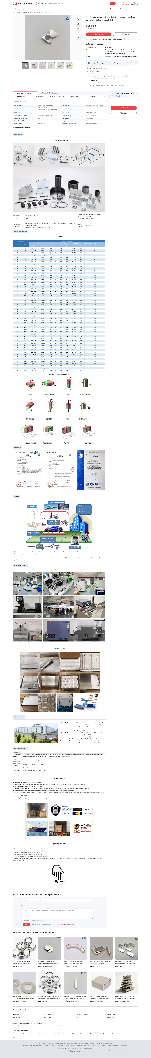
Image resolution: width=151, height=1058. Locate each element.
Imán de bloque (80, 1017)
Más (14, 1037)
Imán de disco (16, 1017)
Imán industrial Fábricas (70, 1034)
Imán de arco (47, 1017)
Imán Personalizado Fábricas (39, 1034)
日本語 (94, 1045)
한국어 (89, 1045)
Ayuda (119, 9)
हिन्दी (99, 1045)
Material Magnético (37, 12)
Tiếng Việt (115, 1045)
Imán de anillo (110, 1017)
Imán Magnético (55, 1034)
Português (46, 1045)
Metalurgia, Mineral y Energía (24, 12)
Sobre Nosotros (42, 1043)
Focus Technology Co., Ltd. (72, 1048)
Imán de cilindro (111, 1014)
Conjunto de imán (49, 1014)
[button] (101, 96)
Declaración (50, 1043)
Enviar (26, 924)
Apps (127, 9)
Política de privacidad (72, 1043)
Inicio (14, 12)
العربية (85, 1045)
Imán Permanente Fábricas (87, 1034)
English (35, 1045)
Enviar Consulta (99, 34)
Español (40, 1045)
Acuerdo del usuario (60, 1043)
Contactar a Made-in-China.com (86, 1043)
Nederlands (79, 1045)
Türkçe (109, 1045)
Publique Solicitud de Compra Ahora (63, 924)
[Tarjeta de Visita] (136, 100)
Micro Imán (16, 1014)
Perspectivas (109, 1043)
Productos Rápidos (100, 1043)
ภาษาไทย (104, 1045)
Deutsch (72, 1045)
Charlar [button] (127, 34)
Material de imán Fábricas (21, 1034)
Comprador (109, 9)
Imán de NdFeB (47, 12)
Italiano (67, 1045)
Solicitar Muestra (128, 39)
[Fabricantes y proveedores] (22, 3)
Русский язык (60, 1045)
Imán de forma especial (82, 1014)
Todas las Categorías (20, 9)
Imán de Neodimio (104, 1034)
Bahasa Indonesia (124, 1045)
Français (53, 1045)
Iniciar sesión (134, 4)
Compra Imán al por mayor (119, 1034)
